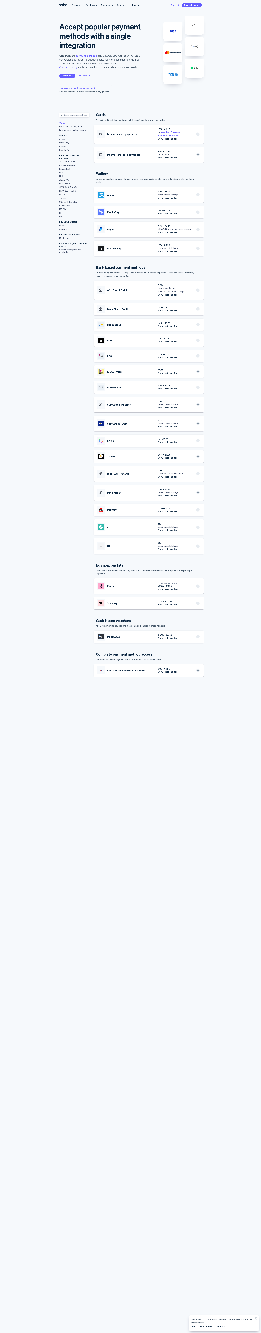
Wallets (63, 135)
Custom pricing (68, 67)
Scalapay (63, 229)
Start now (66, 75)
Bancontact (64, 169)
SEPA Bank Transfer (68, 187)
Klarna (62, 225)
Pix (60, 212)
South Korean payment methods (70, 250)
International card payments (72, 130)
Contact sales (191, 5)
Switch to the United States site (207, 1326)
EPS (61, 176)
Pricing (135, 5)
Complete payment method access (73, 244)
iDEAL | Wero (65, 179)
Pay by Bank (65, 205)
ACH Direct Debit (67, 161)
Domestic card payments (71, 126)
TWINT (62, 198)
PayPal (62, 146)
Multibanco (64, 238)
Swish (62, 194)
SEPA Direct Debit (67, 190)
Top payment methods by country (76, 87)
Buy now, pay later (68, 222)
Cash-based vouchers (70, 234)
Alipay (62, 139)
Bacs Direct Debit (67, 165)
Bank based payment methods (69, 156)
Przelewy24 (65, 183)
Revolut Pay (64, 150)
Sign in (174, 5)
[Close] (256, 1318)
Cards (62, 123)
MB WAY (63, 209)
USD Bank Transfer (68, 202)
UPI (60, 216)
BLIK (61, 172)
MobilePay (64, 142)
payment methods (86, 55)
